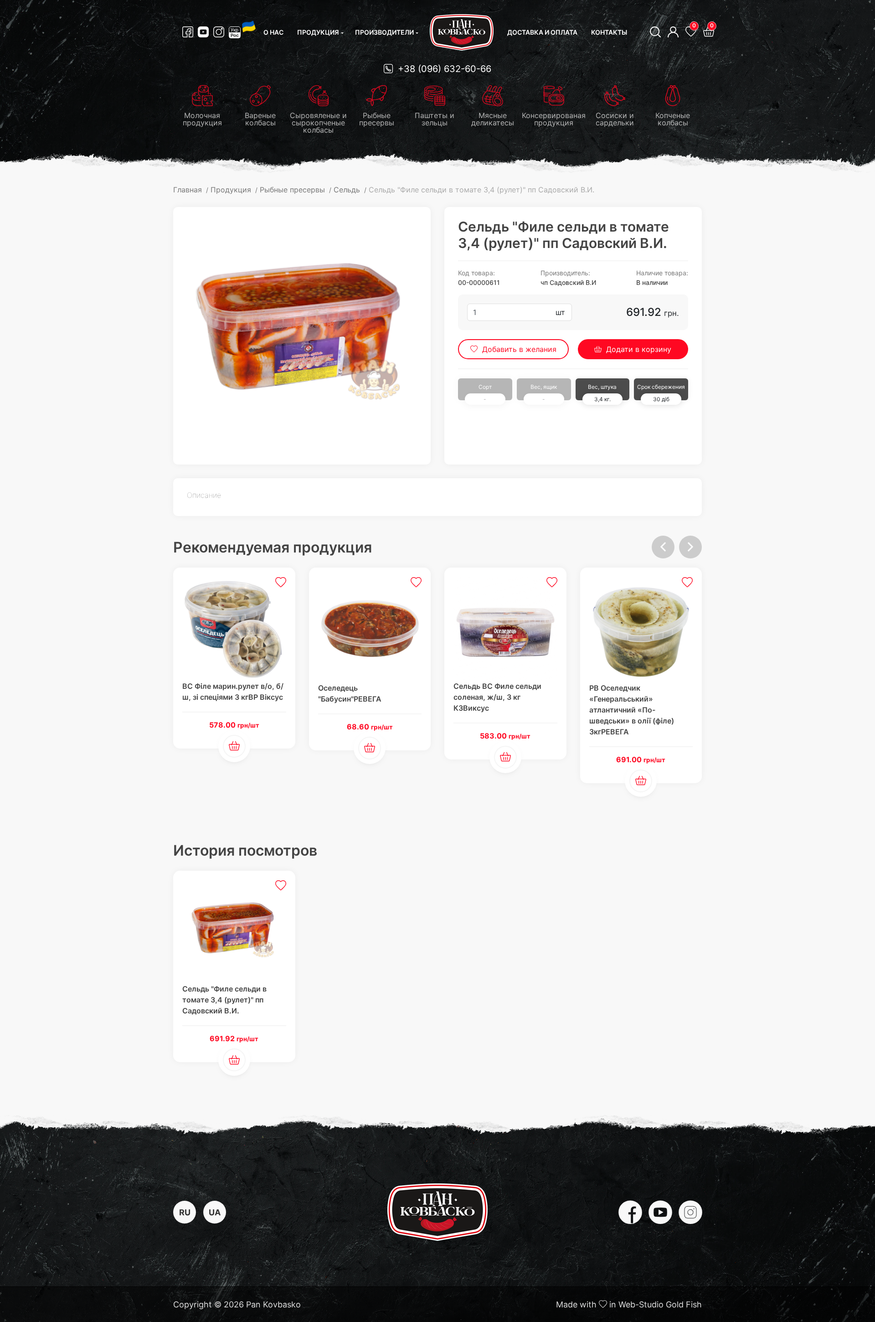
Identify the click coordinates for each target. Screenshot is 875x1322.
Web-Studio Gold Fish (660, 1304)
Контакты (609, 32)
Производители (384, 32)
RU (184, 1212)
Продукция (318, 32)
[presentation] (663, 547)
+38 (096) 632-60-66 (443, 68)
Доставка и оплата (542, 32)
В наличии (652, 282)
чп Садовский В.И (568, 282)
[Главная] (461, 32)
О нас (273, 32)
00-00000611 (479, 282)
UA (215, 1212)
